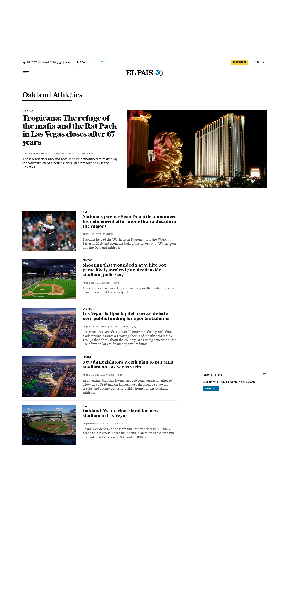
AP (84, 234)
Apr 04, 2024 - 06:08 (79, 153)
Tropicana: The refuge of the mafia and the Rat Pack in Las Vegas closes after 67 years (69, 130)
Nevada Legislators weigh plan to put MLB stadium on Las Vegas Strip (128, 365)
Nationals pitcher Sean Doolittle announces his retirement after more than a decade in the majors (129, 222)
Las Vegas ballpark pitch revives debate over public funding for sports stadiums (126, 316)
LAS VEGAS (28, 111)
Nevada (87, 357)
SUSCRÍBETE (239, 62)
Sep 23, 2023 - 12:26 (100, 234)
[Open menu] (25, 73)
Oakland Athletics (52, 95)
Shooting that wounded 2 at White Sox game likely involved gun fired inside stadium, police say (124, 270)
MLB (85, 212)
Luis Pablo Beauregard (36, 153)
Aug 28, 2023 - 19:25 (110, 283)
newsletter (212, 374)
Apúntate (211, 388)
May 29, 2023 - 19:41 (113, 375)
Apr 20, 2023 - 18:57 (110, 423)
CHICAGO (88, 260)
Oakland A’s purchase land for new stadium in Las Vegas (121, 413)
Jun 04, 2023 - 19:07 (122, 326)
